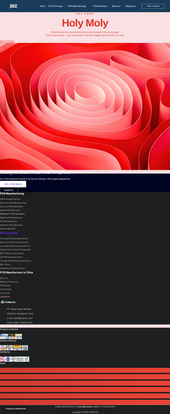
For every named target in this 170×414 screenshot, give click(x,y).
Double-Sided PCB (7, 229)
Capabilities (5, 297)
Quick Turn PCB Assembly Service (14, 242)
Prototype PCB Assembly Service (14, 239)
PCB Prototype (55, 6)
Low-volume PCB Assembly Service (15, 246)
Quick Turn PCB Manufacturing (13, 203)
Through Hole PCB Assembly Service (15, 261)
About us (116, 6)
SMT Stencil (5, 264)
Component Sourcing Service (12, 268)
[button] (153, 6)
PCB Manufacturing (77, 6)
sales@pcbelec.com (88, 406)
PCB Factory (5, 286)
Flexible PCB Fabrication (10, 210)
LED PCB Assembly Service (11, 257)
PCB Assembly (100, 6)
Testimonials (5, 289)
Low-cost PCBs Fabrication (11, 206)
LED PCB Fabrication (8, 221)
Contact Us (5, 293)
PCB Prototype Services (10, 199)
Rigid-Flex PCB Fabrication (11, 218)
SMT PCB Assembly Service (12, 253)
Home (42, 6)
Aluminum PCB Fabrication (11, 225)
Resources (130, 6)
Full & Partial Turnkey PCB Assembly (15, 250)
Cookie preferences (16, 409)
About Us (4, 278)
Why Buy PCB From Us (9, 282)
